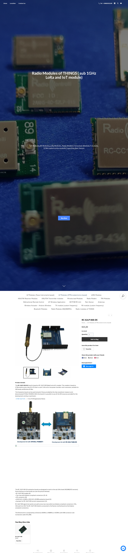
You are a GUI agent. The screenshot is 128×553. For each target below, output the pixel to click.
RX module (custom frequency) (93, 305)
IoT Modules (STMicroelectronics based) (73, 295)
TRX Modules (105, 299)
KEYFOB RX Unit (75, 302)
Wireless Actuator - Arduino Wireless (37, 305)
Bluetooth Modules (40, 309)
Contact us (21, 3)
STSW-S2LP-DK (20, 399)
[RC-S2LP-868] (22, 530)
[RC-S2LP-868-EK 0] (31, 372)
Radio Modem (92, 299)
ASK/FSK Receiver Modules (27, 299)
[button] (88, 349)
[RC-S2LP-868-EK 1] (47, 372)
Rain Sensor (89, 302)
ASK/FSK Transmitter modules (52, 299)
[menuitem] (109, 315)
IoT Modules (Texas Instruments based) (40, 295)
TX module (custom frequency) (66, 305)
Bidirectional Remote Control (33, 302)
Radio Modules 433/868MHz (61, 309)
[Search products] (123, 296)
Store (5, 3)
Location (13, 3)
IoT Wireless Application (56, 302)
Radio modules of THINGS (85, 309)
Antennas (101, 302)
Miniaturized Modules (75, 299)
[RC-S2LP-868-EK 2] (63, 372)
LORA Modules (96, 295)
